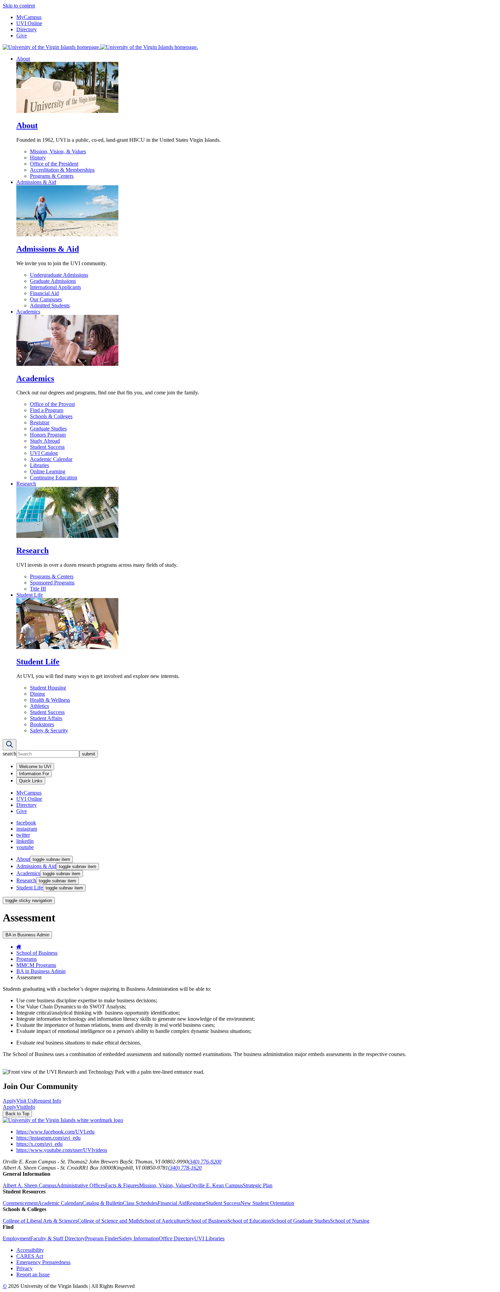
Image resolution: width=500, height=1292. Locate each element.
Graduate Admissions (53, 281)
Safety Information (139, 1238)
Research (26, 484)
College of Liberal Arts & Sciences (40, 1221)
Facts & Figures (122, 1185)
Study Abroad (45, 441)
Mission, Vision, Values (164, 1185)
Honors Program (48, 435)
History (38, 157)
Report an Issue (33, 1274)
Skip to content (19, 5)
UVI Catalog (44, 453)
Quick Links (31, 780)
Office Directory (176, 1238)
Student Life (29, 595)
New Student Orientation (267, 1203)
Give (21, 35)
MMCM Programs (36, 965)
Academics (28, 311)
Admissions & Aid (36, 182)
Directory (26, 29)
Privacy (24, 1268)
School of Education (249, 1221)
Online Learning (47, 471)
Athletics (39, 706)
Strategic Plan (257, 1185)
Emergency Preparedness (43, 1262)
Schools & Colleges (51, 416)
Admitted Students (50, 305)
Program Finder (102, 1238)
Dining (37, 694)
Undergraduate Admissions (59, 275)
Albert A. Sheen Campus (29, 1185)
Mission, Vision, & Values (58, 151)
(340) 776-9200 (204, 1161)
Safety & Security (49, 730)
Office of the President (54, 164)
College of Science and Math (109, 1221)
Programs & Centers (51, 176)
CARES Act (29, 1256)
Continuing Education (53, 477)
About (23, 59)
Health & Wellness (50, 700)
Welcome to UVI (35, 766)
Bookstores (42, 724)
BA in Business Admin (41, 971)
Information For (34, 773)
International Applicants (55, 287)
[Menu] (9, 744)
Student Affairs (46, 718)
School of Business (36, 953)
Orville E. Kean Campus (216, 1185)
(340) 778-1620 (185, 1168)
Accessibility (30, 1250)
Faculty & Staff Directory (57, 1238)
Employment (16, 1238)
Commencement (20, 1203)
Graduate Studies (48, 428)
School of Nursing (349, 1221)
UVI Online (29, 23)
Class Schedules (140, 1203)
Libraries (39, 465)
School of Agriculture (163, 1221)
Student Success (47, 447)
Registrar (39, 422)
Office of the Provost (52, 404)
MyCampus (28, 17)
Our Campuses (46, 299)
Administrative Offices (80, 1185)
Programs (26, 959)
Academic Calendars (60, 1203)
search (9, 753)
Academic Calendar (51, 459)
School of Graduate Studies (300, 1221)
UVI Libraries (209, 1238)
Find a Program (46, 410)
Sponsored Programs (52, 582)
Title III (38, 589)
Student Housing (48, 688)
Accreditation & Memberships (62, 170)
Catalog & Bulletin (102, 1203)
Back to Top (17, 1113)
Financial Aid (44, 293)
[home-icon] (18, 947)
